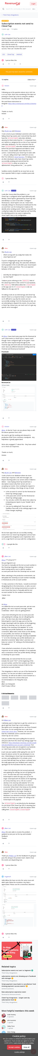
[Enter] (3, 9)
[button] (2, 4)
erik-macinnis (11, 1020)
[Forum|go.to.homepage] (12, 3)
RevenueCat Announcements (11, 994)
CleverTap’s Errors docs (9, 731)
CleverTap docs (19, 157)
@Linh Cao (8, 131)
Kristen (7, 86)
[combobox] (19, 9)
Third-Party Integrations (11, 15)
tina (6, 127)
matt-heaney (11, 1015)
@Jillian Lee (7, 720)
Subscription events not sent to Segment (16, 970)
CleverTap (10, 54)
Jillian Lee (8, 556)
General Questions (8, 989)
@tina (5, 336)
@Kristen (18, 131)
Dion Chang (11, 1032)
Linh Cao (7, 34)
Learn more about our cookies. (23, 1043)
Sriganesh (8, 877)
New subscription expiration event (14, 992)
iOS (4, 54)
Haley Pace (11, 1026)
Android (19, 54)
